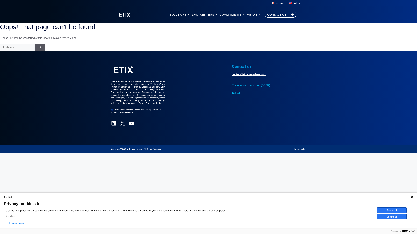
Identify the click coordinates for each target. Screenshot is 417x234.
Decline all (392, 216)
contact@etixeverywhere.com (249, 74)
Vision (252, 14)
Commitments (230, 14)
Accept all (392, 210)
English (8, 197)
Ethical (236, 92)
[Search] (40, 47)
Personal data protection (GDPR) (251, 85)
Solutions (178, 14)
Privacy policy (300, 149)
